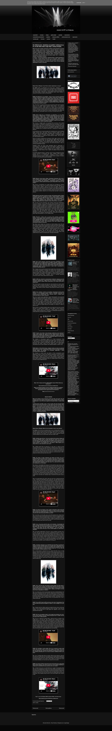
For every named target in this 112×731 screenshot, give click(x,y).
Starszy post (61, 708)
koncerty (42, 39)
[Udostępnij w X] (49, 701)
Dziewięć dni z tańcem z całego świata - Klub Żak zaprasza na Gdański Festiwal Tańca (73, 301)
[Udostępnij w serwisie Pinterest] (51, 701)
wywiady (36, 702)
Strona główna (49, 708)
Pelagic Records (71, 330)
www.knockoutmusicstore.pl (49, 391)
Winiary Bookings (71, 315)
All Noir (69, 332)
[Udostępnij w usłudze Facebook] (50, 701)
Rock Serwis (70, 326)
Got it (83, 2)
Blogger (67, 722)
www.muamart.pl (71, 71)
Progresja (69, 324)
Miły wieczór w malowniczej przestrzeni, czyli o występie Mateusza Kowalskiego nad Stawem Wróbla (73, 287)
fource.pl (69, 317)
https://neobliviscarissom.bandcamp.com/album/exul (48, 385)
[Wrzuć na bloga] (48, 701)
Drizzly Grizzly (70, 321)
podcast (48, 39)
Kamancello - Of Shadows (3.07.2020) (76, 262)
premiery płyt (35, 39)
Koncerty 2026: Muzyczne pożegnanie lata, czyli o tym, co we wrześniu (76, 274)
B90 (68, 319)
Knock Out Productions (72, 323)
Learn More (78, 2)
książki (54, 39)
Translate (77, 402)
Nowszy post (35, 708)
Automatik (69, 328)
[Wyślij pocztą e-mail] (47, 701)
